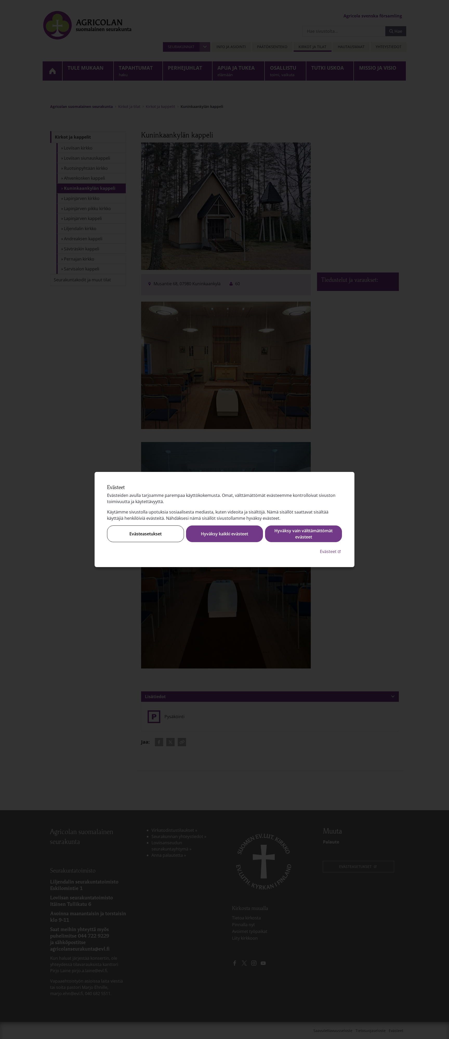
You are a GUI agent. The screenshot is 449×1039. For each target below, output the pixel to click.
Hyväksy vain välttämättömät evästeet (303, 534)
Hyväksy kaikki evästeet (224, 534)
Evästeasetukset (145, 534)
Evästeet (331, 551)
